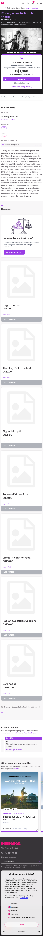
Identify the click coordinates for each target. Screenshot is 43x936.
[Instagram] (13, 853)
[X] (6, 853)
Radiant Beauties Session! (19, 620)
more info (4, 120)
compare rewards (14, 252)
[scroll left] (4, 39)
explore (16, 768)
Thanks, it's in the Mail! (17, 368)
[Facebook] (2, 853)
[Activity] (33, 3)
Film (4, 127)
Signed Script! (12, 431)
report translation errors (17, 867)
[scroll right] (39, 39)
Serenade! (9, 684)
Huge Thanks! (11, 305)
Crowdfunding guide (30, 733)
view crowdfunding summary (21, 87)
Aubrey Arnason (10, 19)
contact (12, 120)
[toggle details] (37, 831)
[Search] (23, 3)
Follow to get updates (14, 750)
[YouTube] (9, 853)
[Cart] (28, 3)
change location (32, 8)
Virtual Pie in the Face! (17, 557)
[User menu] (37, 3)
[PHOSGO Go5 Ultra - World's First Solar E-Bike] (19, 790)
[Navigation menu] (41, 3)
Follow (21, 79)
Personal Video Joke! (16, 494)
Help (18, 733)
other (4, 136)
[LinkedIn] (16, 853)
